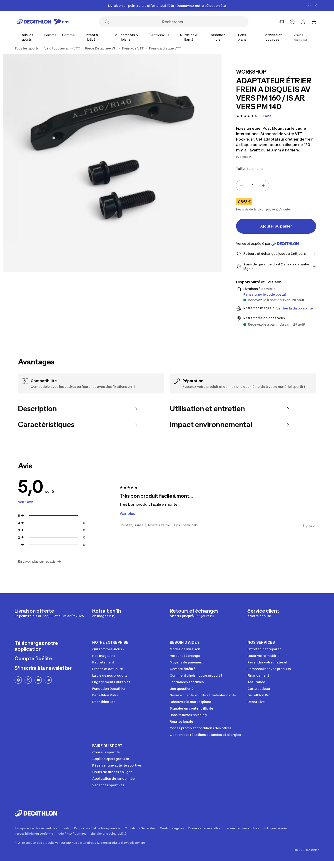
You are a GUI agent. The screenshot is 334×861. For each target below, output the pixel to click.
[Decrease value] (241, 185)
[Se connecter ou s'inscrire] (303, 21)
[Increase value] (263, 185)
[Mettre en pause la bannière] (308, 5)
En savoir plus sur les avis (37, 561)
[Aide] (292, 21)
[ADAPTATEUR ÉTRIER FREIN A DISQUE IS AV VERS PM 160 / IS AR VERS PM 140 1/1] (112, 163)
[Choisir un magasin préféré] (281, 21)
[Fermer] (315, 5)
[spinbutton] (252, 185)
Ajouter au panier (276, 226)
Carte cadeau (300, 37)
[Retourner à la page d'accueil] (43, 22)
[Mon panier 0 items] (314, 21)
